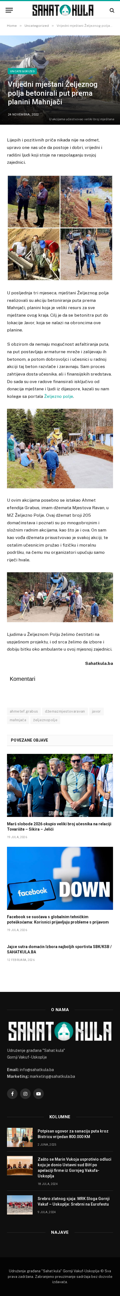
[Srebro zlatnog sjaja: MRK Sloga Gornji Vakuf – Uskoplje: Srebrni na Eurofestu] (20, 1205)
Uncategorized (22, 71)
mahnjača (18, 720)
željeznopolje (45, 720)
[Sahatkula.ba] (62, 10)
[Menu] (9, 10)
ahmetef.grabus (24, 711)
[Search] (111, 10)
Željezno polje (58, 396)
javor (96, 711)
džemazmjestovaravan (65, 711)
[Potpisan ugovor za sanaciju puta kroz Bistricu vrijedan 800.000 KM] (20, 1137)
